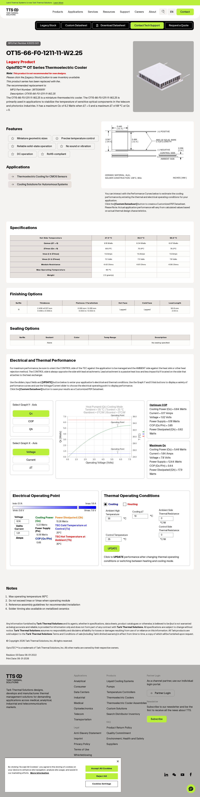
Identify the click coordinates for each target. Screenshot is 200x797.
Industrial (79, 697)
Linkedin (166, 775)
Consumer (80, 686)
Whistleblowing (83, 755)
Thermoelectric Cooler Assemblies (127, 703)
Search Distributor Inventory (123, 714)
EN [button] (171, 11)
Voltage (31, 452)
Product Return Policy (119, 727)
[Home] (12, 11)
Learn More (58, 3)
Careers (139, 12)
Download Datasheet (113, 25)
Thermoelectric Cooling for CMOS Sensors (42, 176)
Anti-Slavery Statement (87, 733)
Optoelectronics (83, 708)
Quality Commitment (119, 733)
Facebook (191, 775)
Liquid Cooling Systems (120, 681)
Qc (31, 413)
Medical (78, 703)
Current (30, 459)
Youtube (182, 775)
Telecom (79, 714)
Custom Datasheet (76, 25)
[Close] (118, 761)
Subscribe (157, 719)
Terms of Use (81, 749)
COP (31, 421)
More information (39, 773)
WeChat (174, 775)
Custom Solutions (117, 708)
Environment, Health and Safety (125, 738)
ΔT (31, 467)
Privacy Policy (82, 744)
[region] (63, 775)
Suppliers (112, 744)
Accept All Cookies (101, 768)
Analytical (79, 681)
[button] (163, 11)
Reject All (101, 776)
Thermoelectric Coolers (120, 697)
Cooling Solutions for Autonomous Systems (42, 184)
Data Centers (81, 692)
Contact (185, 11)
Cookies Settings (101, 784)
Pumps (111, 686)
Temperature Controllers (121, 692)
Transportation (82, 719)
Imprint (78, 738)
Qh (31, 429)
